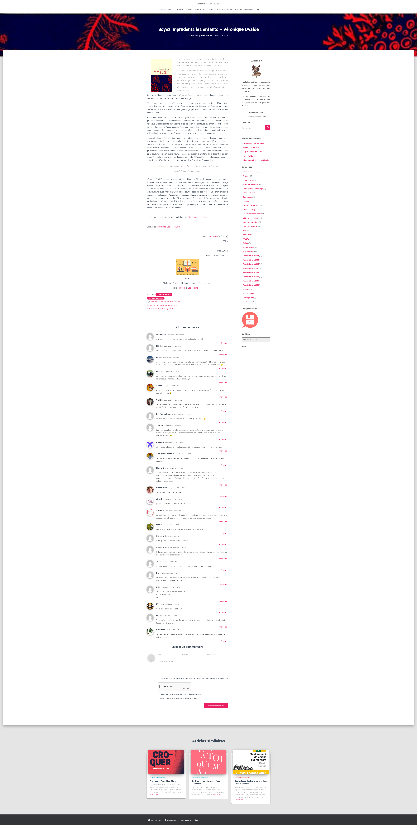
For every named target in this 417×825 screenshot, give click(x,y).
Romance (246, 289)
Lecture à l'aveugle (249, 210)
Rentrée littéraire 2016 (156, 298)
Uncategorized (248, 298)
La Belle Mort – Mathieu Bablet (253, 143)
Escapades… (247, 197)
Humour (246, 201)
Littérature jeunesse (224, 9)
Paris (170, 305)
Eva (157, 573)
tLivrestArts (161, 536)
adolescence (155, 302)
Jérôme (204, 217)
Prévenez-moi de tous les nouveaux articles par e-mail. (178, 699)
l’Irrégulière (161, 227)
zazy (158, 561)
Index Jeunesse (156, 820)
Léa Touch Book (173, 227)
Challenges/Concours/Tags (253, 189)
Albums (211, 9)
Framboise (193, 217)
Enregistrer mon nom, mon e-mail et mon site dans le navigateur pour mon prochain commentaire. (194, 678)
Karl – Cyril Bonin (249, 156)
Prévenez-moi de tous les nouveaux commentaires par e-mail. (181, 694)
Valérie (159, 400)
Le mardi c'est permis (250, 205)
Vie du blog (247, 302)
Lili (157, 615)
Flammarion (213, 236)
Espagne (177, 302)
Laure (158, 357)
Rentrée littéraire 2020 (251, 285)
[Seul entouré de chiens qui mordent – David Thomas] (251, 761)
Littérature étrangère (184, 9)
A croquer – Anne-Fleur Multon (164, 781)
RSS (198, 820)
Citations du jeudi (249, 193)
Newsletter (187, 820)
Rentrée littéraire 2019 (251, 281)
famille (149, 305)
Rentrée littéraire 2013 (251, 256)
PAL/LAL (246, 239)
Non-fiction (247, 235)
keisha (159, 371)
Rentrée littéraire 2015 (251, 264)
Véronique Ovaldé (168, 309)
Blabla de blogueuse (250, 184)
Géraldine (160, 630)
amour (163, 302)
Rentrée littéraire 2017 (251, 272)
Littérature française (165, 9)
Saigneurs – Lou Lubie (251, 148)
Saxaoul (160, 510)
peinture (175, 305)
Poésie (245, 243)
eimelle (159, 499)
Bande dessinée (200, 9)
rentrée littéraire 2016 (154, 309)
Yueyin (159, 385)
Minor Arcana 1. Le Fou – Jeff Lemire (256, 160)
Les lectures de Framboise (244, 9)
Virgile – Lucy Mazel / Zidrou (253, 152)
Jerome (159, 425)
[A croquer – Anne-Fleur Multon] (166, 761)
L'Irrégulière (161, 488)
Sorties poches (248, 293)
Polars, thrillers (248, 247)
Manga (245, 230)
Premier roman (248, 251)
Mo (157, 604)
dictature (170, 302)
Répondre (223, 343)
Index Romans (172, 820)
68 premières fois (249, 172)
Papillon (160, 442)
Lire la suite (154, 794)
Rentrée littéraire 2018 (251, 277)
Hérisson (181, 288)
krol (158, 525)
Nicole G (160, 468)
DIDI (158, 587)
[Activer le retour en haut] (412, 820)
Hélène (159, 346)
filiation (155, 305)
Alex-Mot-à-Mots (164, 454)
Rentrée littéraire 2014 (251, 260)
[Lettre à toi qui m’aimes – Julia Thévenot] (208, 761)
